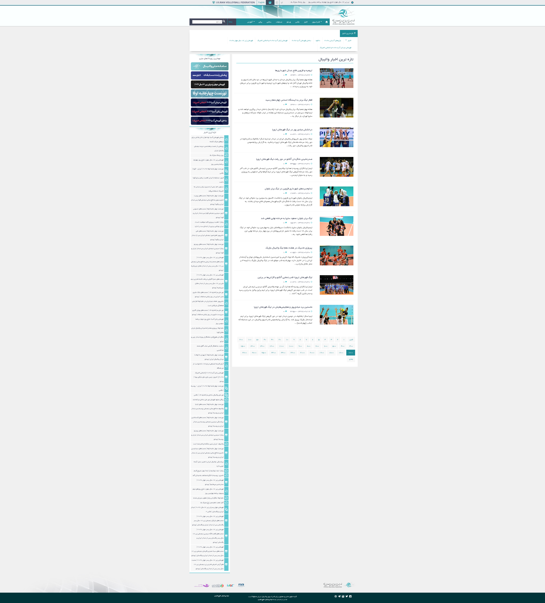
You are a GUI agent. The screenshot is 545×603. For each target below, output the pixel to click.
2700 (244, 352)
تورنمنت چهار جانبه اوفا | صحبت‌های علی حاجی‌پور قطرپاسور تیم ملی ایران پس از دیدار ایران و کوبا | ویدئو (208, 235)
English (261, 2)
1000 (291, 346)
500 (334, 346)
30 (272, 339)
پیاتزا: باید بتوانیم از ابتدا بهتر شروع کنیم (209, 470)
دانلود (318, 40)
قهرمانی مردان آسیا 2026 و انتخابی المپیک (335, 47)
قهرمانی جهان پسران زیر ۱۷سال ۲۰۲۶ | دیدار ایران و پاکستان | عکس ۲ (207, 509)
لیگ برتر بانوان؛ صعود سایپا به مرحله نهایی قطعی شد (286, 218)
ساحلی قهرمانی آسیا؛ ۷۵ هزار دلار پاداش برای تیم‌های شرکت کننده (208, 139)
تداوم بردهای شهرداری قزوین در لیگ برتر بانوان (288, 189)
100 (249, 339)
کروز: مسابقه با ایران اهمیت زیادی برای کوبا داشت (208, 179)
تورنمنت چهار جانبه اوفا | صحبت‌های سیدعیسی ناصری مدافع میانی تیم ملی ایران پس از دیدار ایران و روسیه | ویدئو (207, 453)
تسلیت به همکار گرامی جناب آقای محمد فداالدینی (210, 348)
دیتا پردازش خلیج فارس (265, 599)
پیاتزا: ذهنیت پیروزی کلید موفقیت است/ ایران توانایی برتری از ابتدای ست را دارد (209, 224)
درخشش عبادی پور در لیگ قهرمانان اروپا (292, 130)
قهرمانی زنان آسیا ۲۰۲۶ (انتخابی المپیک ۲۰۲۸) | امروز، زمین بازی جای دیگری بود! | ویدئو (209, 377)
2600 (254, 352)
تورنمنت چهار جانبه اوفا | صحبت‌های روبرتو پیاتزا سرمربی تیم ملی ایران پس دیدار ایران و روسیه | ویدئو (207, 435)
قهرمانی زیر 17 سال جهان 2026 (241, 40)
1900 (321, 352)
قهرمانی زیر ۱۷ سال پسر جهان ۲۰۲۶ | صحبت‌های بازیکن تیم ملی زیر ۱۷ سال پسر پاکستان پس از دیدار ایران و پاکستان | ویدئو (208, 520)
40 (265, 339)
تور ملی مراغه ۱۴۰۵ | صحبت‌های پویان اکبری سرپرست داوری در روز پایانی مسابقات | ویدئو (208, 312)
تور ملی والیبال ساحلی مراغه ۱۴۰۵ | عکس (209, 395)
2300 (283, 352)
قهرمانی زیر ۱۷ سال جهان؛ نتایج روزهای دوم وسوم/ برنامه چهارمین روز (208, 491)
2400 (273, 352)
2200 (293, 352)
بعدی (351, 359)
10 (287, 339)
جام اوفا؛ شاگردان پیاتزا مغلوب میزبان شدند (208, 498)
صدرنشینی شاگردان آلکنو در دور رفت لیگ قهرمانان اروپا (284, 159)
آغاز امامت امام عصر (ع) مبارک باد (212, 502)
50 (257, 339)
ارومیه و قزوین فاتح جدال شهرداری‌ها (293, 70)
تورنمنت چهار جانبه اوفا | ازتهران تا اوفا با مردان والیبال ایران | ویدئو (209, 357)
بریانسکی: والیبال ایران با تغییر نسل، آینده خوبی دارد (209, 463)
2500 (264, 352)
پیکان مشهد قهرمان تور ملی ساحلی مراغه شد (208, 399)
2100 (302, 352)
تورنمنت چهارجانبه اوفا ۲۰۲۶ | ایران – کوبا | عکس (208, 171)
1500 (243, 346)
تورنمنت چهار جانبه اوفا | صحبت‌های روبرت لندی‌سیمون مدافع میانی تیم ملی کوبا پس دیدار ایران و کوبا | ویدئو (207, 200)
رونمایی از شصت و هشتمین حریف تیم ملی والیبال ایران (209, 148)
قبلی (351, 339)
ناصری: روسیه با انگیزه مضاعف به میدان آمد (208, 475)
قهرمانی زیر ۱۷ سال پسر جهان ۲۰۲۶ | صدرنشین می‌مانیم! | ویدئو (210, 482)
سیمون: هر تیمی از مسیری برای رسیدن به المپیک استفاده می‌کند (209, 188)
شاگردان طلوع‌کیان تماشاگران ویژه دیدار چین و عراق (207, 339)
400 (342, 346)
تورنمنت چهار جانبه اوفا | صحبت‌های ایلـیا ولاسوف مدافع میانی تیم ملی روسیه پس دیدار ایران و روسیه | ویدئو (207, 408)
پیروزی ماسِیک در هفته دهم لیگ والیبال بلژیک (289, 248)
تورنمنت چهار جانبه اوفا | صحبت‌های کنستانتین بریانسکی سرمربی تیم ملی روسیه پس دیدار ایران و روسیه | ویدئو (207, 421)
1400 (252, 346)
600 (325, 346)
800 (308, 346)
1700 (341, 352)
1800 (331, 352)
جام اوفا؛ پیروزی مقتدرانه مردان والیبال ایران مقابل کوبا (207, 330)
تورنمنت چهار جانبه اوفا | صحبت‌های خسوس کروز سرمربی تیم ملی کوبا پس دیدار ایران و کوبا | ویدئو (208, 213)
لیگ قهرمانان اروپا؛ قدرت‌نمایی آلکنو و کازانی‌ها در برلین (285, 277)
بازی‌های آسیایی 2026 (332, 40)
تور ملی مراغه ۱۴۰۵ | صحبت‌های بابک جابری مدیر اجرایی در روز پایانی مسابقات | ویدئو (208, 294)
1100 (281, 346)
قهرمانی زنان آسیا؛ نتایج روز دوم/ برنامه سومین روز (210, 321)
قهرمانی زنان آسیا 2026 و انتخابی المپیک (272, 40)
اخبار (349, 40)
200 (241, 339)
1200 (272, 346)
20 (280, 339)
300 (351, 346)
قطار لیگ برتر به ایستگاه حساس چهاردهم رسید (288, 100)
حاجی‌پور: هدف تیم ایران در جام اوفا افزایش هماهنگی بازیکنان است (208, 303)
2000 (312, 352)
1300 (262, 346)
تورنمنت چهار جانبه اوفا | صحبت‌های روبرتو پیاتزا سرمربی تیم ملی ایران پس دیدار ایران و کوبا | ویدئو (207, 248)
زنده (230, 21)
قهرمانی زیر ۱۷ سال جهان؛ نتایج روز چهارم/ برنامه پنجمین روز (208, 162)
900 (300, 346)
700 (317, 346)
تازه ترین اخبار (347, 33)
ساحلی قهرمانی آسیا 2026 (301, 40)
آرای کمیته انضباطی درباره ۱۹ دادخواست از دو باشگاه (208, 366)
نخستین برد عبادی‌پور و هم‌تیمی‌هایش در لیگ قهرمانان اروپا (283, 307)
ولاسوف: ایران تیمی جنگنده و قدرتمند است (208, 443)
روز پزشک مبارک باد (317, 2)
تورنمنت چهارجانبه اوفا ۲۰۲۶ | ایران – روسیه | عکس (207, 388)
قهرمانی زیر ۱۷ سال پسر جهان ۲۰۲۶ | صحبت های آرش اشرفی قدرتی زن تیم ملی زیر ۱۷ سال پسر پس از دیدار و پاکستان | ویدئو (208, 564)
